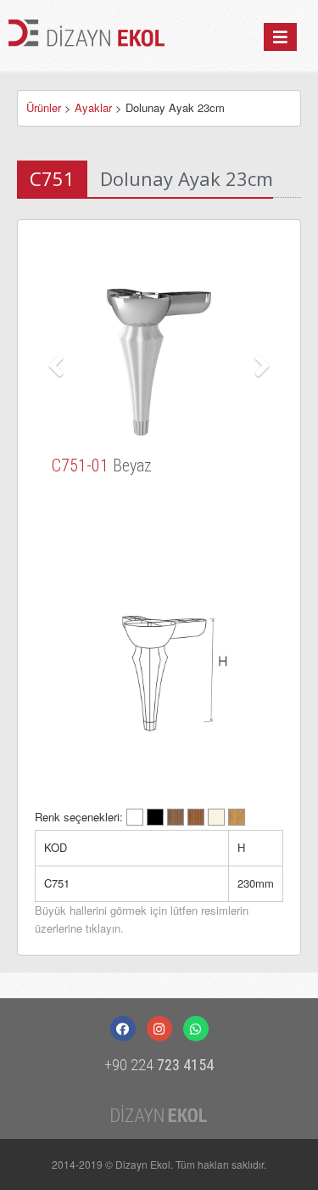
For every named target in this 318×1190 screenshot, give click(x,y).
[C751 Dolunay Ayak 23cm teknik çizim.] (158, 666)
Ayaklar (93, 107)
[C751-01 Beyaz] (158, 361)
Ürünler (43, 107)
